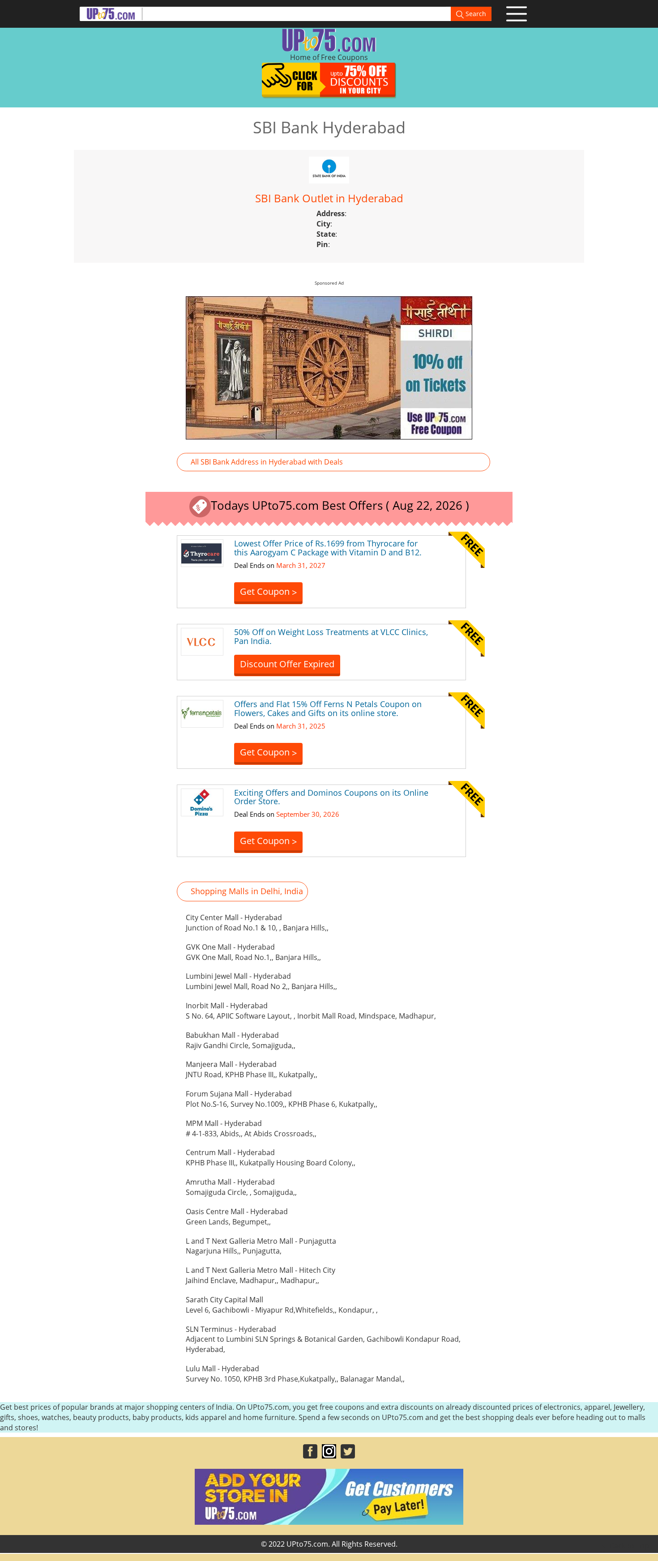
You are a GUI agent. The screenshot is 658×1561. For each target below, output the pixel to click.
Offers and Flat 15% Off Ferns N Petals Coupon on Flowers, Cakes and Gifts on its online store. (328, 708)
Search (475, 13)
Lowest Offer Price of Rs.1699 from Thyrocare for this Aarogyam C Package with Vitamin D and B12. (328, 548)
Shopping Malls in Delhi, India (247, 891)
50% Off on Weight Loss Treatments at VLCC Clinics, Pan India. (331, 636)
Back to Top (628, 1546)
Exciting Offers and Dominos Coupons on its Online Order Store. (331, 797)
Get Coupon (268, 591)
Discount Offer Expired (287, 664)
